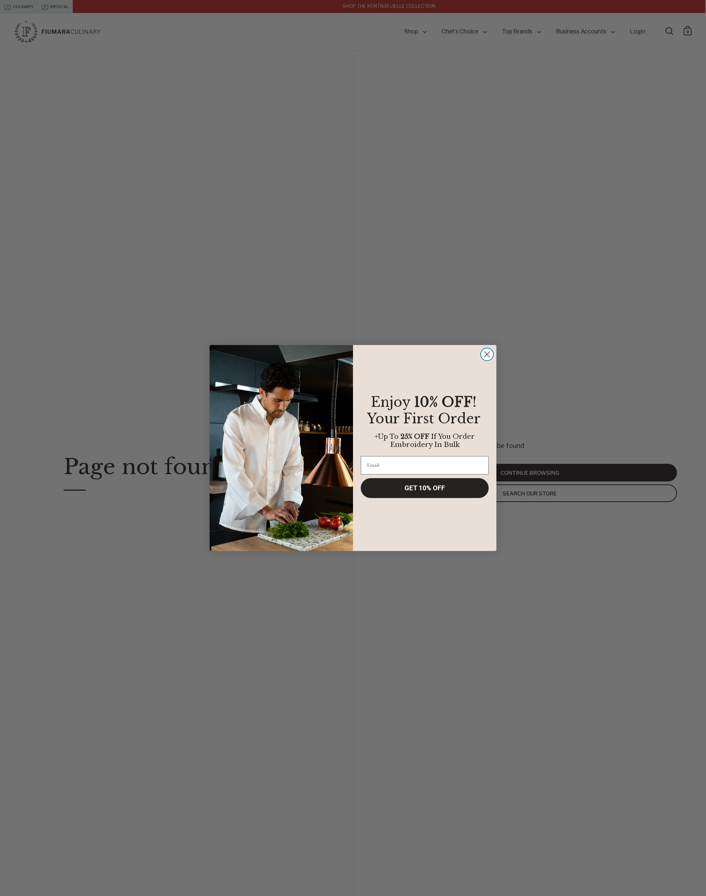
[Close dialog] (487, 354)
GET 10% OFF (424, 488)
